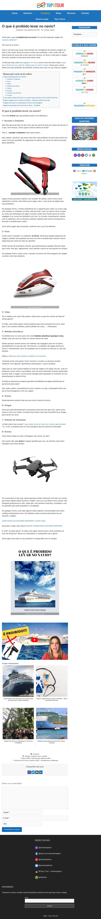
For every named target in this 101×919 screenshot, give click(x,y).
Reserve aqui (42, 19)
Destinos (27, 13)
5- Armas (8, 88)
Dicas (58, 13)
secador (44, 756)
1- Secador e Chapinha (12, 79)
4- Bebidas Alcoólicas (12, 86)
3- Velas (8, 84)
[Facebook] (29, 772)
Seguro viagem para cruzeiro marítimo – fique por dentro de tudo (26, 100)
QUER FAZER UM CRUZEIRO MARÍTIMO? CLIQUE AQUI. (24, 521)
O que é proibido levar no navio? (14, 77)
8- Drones (8, 95)
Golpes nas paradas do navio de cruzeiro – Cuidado (21, 105)
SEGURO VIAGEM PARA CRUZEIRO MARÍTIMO (44, 526)
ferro (39, 756)
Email (26, 897)
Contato (85, 13)
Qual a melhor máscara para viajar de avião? (36, 758)
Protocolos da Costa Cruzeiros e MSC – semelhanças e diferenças (36, 760)
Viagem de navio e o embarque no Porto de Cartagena (22, 103)
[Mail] (37, 772)
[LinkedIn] (40, 772)
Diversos (71, 13)
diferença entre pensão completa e (27, 356)
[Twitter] (33, 772)
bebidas (27, 756)
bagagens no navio (30, 63)
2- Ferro (7, 81)
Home (15, 13)
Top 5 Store (59, 19)
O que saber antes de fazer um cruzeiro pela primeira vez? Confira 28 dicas (30, 98)
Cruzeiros (45, 13)
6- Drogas (8, 90)
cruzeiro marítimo (9, 40)
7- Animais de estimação (13, 93)
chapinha (34, 756)
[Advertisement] (86, 219)
